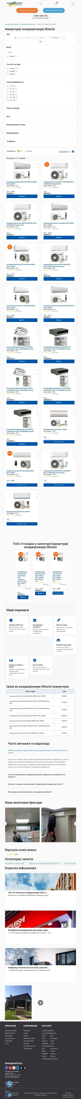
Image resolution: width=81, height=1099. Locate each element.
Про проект (27, 1030)
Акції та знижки (9, 1038)
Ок (40, 41)
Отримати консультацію (54, 10)
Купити (22, 196)
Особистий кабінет (10, 1030)
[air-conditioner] (18, 1002)
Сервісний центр (10, 1033)
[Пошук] (40, 4)
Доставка (26, 1043)
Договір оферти (68, 1097)
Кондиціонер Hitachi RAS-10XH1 (18, 511)
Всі (21, 151)
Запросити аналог (59, 441)
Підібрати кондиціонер (27, 10)
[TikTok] (21, 1067)
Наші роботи (8, 1040)
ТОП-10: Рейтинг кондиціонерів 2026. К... (28, 893)
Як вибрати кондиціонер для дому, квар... (28, 930)
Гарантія (26, 1035)
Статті (7, 1043)
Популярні (29, 151)
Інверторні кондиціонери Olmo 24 (55, 863)
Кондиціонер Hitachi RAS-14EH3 (55, 429)
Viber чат (10, 1087)
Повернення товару (29, 1038)
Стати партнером (29, 1040)
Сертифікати (9, 1035)
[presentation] (5, 824)
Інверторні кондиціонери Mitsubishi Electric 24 (23, 863)
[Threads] (24, 1067)
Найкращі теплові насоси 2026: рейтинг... (28, 968)
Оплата (26, 1033)
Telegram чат (11, 1084)
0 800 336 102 (41, 16)
